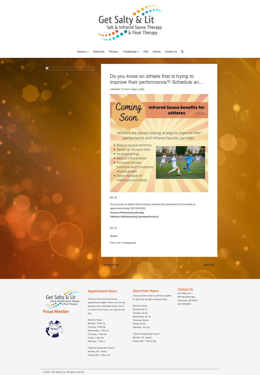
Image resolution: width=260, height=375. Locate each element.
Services (81, 51)
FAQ (145, 51)
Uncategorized (129, 243)
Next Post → (210, 265)
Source (114, 236)
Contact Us (171, 51)
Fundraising (130, 51)
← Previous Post (110, 265)
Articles (157, 51)
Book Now (98, 51)
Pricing (112, 51)
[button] (182, 51)
